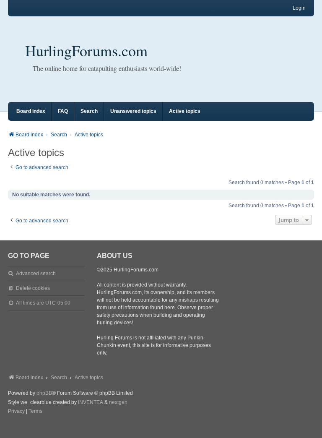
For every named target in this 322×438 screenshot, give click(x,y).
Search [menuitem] (89, 111)
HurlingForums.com (86, 50)
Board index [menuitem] (30, 111)
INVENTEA (90, 402)
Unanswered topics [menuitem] (133, 111)
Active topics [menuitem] (184, 111)
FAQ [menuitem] (63, 111)
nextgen (118, 402)
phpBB (44, 393)
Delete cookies (33, 288)
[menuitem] (16, 411)
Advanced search (36, 273)
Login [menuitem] (299, 8)
